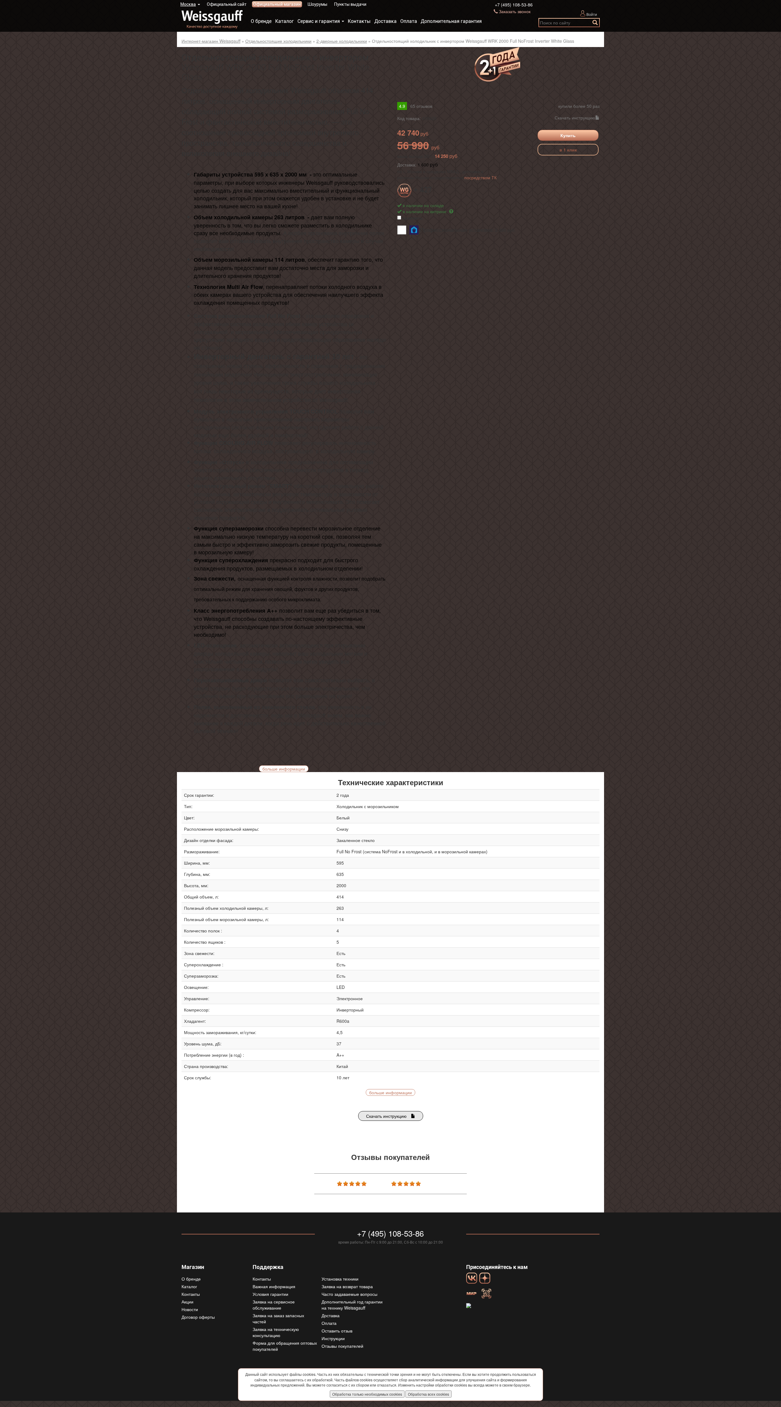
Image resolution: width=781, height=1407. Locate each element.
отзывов (421, 106)
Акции (187, 1302)
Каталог (284, 21)
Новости (190, 1309)
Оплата (408, 21)
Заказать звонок (515, 11)
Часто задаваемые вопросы (349, 1294)
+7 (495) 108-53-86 (514, 5)
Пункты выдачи (350, 4)
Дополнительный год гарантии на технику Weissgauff (352, 1305)
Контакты (359, 21)
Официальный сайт (227, 4)
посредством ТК (480, 177)
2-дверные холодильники (341, 41)
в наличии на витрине (425, 211)
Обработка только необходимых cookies (367, 1394)
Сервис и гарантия (318, 21)
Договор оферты (198, 1317)
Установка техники (340, 1279)
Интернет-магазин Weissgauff (211, 41)
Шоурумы (317, 4)
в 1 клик (568, 150)
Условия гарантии (270, 1294)
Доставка (385, 21)
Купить (568, 135)
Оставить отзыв (337, 1331)
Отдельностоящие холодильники (278, 41)
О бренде (261, 21)
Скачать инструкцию (575, 118)
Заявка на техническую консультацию (276, 1332)
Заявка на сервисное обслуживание (274, 1305)
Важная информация (274, 1286)
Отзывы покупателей (342, 1346)
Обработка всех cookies (428, 1394)
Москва (188, 4)
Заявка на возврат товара (347, 1286)
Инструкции (333, 1338)
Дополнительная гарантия (451, 21)
